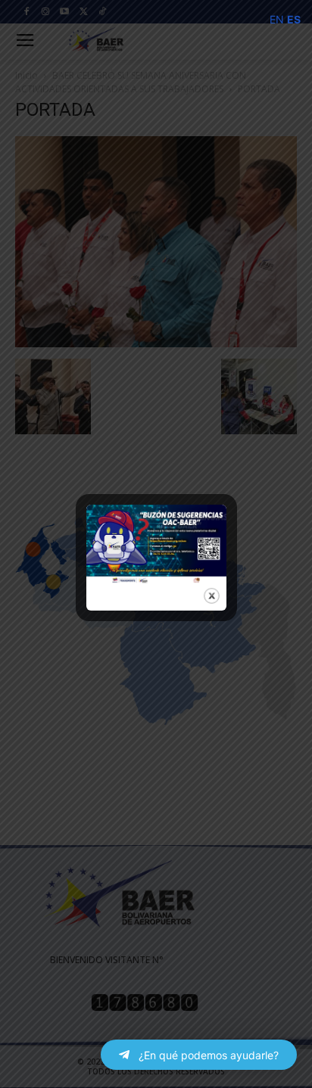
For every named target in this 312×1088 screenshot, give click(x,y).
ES (294, 19)
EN (277, 19)
